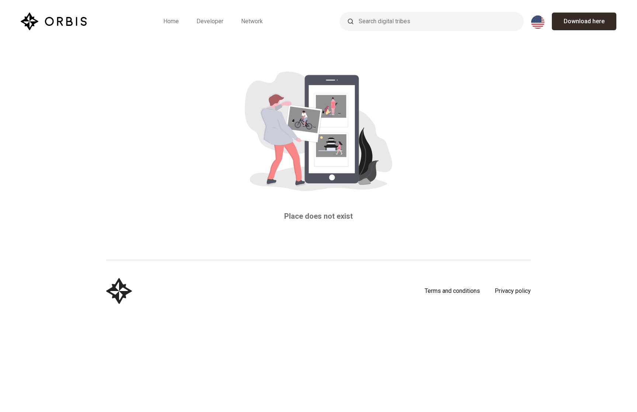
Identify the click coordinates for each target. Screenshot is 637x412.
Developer (209, 21)
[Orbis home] (54, 21)
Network (252, 21)
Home (171, 21)
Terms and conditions (452, 290)
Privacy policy (513, 290)
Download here (584, 21)
